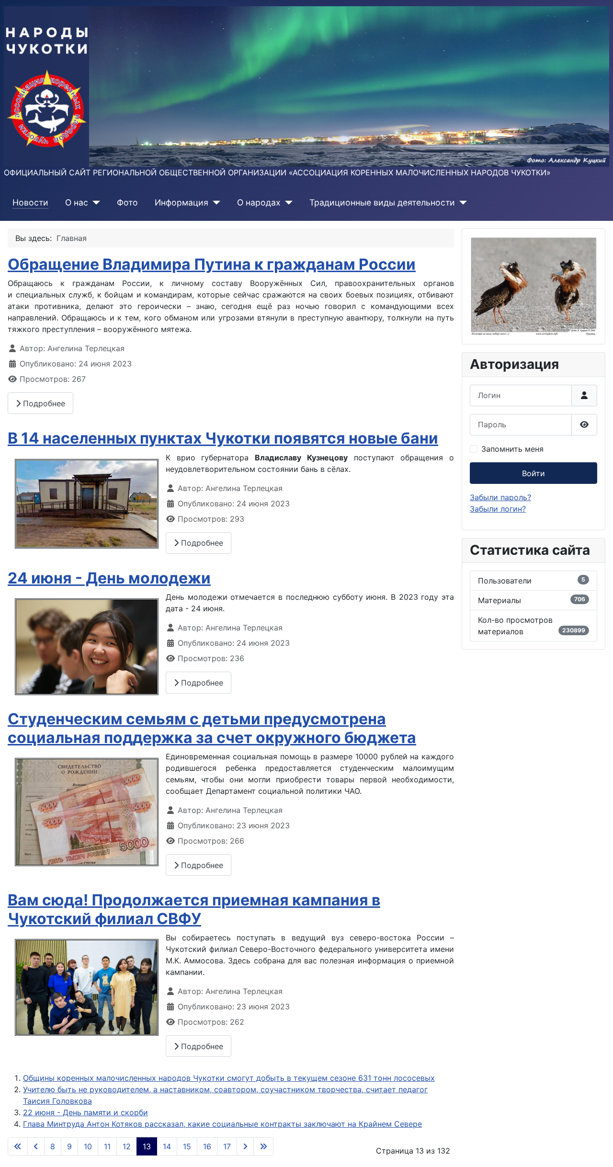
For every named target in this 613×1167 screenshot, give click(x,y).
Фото (127, 202)
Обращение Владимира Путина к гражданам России (212, 264)
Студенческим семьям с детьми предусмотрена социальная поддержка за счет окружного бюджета (212, 727)
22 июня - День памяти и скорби (85, 1112)
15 (187, 1146)
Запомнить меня (512, 449)
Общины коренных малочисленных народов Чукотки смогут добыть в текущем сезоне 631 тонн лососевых (229, 1078)
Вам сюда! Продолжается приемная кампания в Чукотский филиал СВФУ (194, 909)
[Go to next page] (245, 1146)
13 (147, 1146)
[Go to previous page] (36, 1146)
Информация (181, 202)
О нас (76, 202)
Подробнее (43, 403)
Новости (30, 202)
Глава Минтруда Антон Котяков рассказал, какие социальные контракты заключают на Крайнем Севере (222, 1124)
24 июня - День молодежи (109, 578)
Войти (533, 473)
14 (167, 1146)
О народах (259, 202)
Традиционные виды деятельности (382, 202)
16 (207, 1146)
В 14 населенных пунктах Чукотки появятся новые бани (223, 438)
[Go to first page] (18, 1146)
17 (227, 1146)
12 (127, 1146)
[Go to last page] (263, 1146)
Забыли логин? (498, 509)
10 (88, 1146)
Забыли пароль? (500, 497)
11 (107, 1146)
